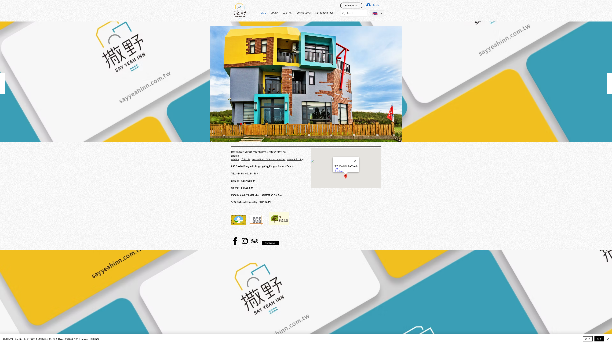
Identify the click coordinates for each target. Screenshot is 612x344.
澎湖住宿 (245, 159)
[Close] (608, 338)
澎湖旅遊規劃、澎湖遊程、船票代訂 (268, 159)
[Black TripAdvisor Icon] (255, 241)
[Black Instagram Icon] (245, 241)
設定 (587, 338)
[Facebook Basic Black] (235, 241)
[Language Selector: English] (377, 13)
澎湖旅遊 (235, 159)
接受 (599, 338)
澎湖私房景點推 (294, 159)
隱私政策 (95, 338)
